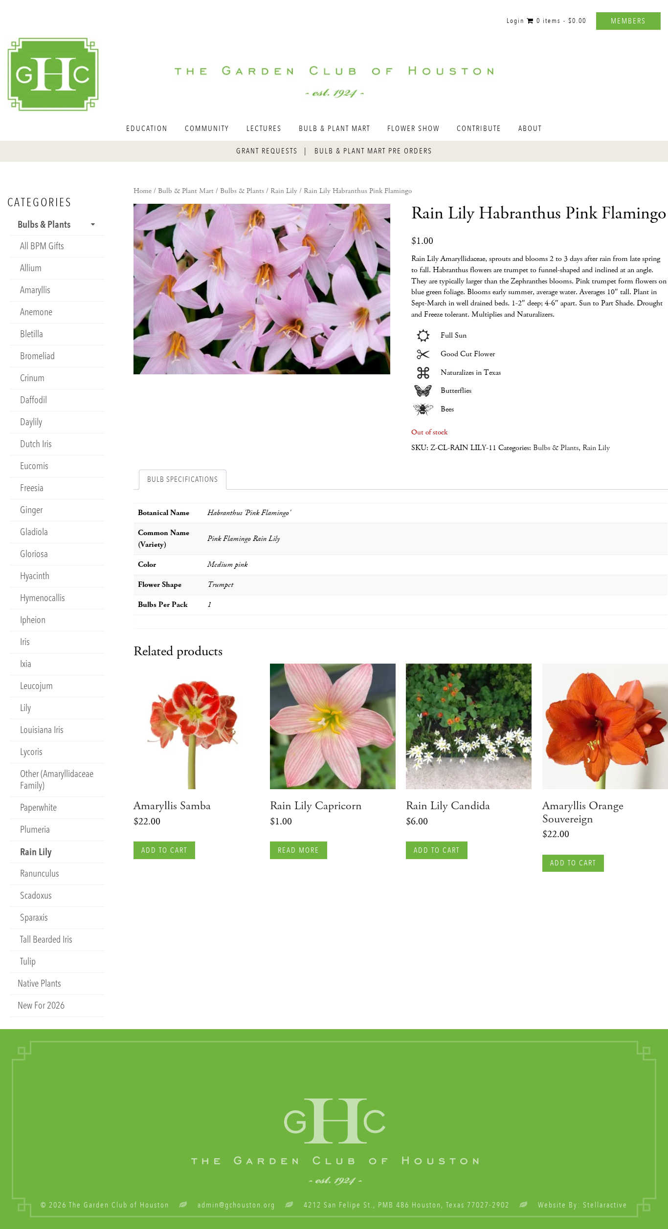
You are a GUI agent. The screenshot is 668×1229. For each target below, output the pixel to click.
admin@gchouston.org (236, 1205)
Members (628, 21)
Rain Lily (283, 191)
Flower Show (413, 128)
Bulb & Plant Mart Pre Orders (373, 151)
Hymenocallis (42, 598)
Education (147, 128)
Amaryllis (35, 290)
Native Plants (39, 983)
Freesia (32, 488)
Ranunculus (39, 873)
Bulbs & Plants (242, 191)
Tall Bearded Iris (46, 939)
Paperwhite (38, 807)
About (530, 128)
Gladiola (34, 532)
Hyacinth (34, 576)
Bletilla (31, 334)
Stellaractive (605, 1205)
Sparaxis (34, 917)
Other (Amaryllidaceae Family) (56, 780)
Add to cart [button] (164, 850)
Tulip (28, 961)
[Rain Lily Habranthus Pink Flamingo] (262, 289)
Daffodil (33, 400)
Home (143, 191)
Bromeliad (37, 356)
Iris (25, 642)
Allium (31, 268)
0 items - (560, 21)
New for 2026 (41, 1005)
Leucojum (36, 686)
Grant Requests (267, 151)
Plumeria (35, 829)
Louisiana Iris (42, 730)
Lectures (264, 128)
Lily (25, 708)
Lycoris (31, 752)
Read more (298, 850)
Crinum (32, 378)
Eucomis (34, 466)
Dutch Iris (36, 444)
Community (207, 128)
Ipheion (32, 620)
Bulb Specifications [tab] (182, 479)
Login (515, 21)
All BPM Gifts (42, 246)
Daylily (31, 422)
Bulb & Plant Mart (334, 128)
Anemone (36, 312)
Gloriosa (34, 554)
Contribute (479, 128)
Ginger (31, 510)
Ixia (25, 664)
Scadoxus (36, 895)
